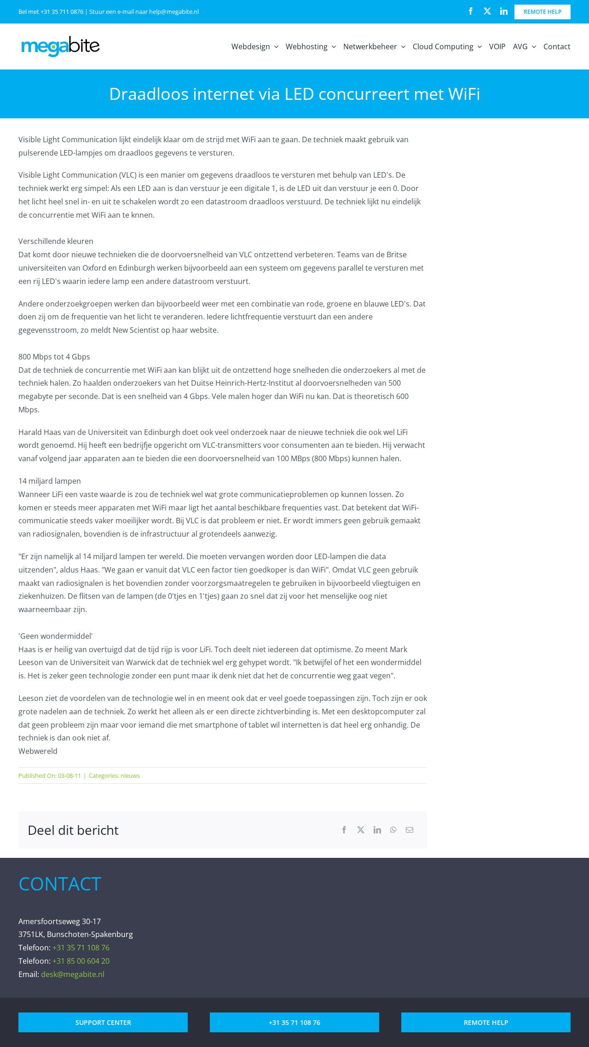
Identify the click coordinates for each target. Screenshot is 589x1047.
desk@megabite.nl (72, 974)
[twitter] (487, 11)
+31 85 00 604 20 (81, 961)
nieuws (130, 775)
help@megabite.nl (174, 11)
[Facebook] (344, 830)
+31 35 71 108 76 (81, 948)
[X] (360, 830)
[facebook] (470, 11)
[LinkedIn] (377, 830)
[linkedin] (504, 11)
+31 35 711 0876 (61, 11)
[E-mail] (409, 830)
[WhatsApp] (393, 830)
